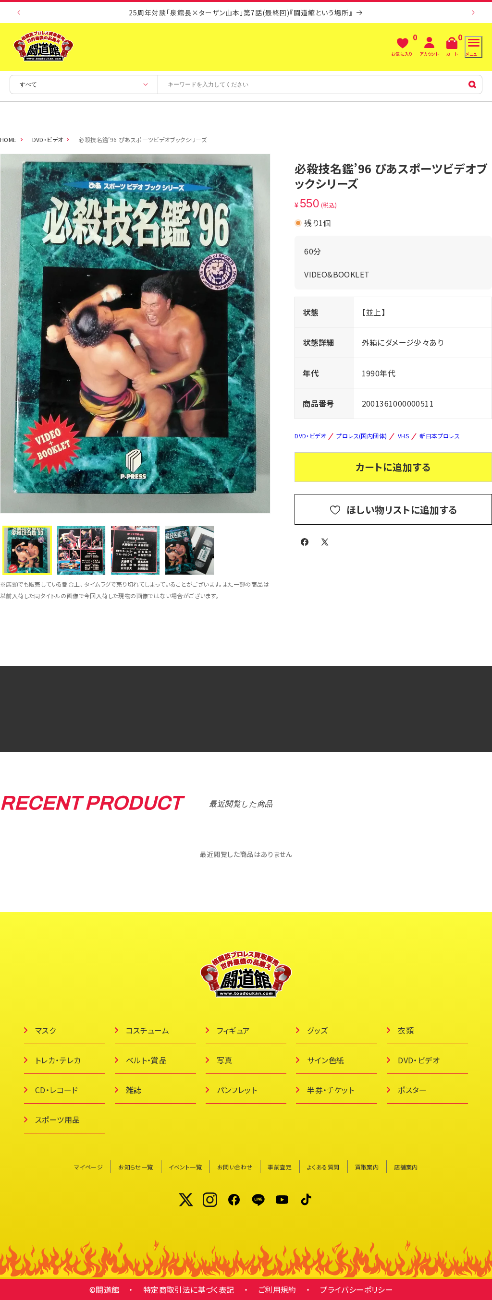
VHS (403, 436)
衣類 (406, 1030)
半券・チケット (330, 1089)
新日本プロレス (439, 436)
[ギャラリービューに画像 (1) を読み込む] (27, 550)
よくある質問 (323, 1167)
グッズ (317, 1030)
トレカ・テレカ (58, 1060)
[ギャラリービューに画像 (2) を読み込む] (81, 550)
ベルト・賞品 (146, 1060)
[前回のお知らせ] (18, 12)
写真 (225, 1060)
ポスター (412, 1089)
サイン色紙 (325, 1060)
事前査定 (280, 1167)
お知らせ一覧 (135, 1167)
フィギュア (233, 1030)
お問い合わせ (234, 1167)
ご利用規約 (277, 1289)
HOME (8, 139)
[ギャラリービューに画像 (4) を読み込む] (189, 550)
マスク (45, 1030)
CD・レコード (56, 1089)
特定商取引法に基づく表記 (188, 1289)
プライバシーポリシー (356, 1289)
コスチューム (147, 1030)
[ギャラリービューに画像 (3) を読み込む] (135, 550)
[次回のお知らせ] (473, 12)
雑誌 (134, 1089)
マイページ (88, 1167)
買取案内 (367, 1167)
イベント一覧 (185, 1167)
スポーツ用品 (57, 1119)
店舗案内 (406, 1167)
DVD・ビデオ (47, 139)
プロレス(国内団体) (361, 436)
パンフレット (237, 1089)
